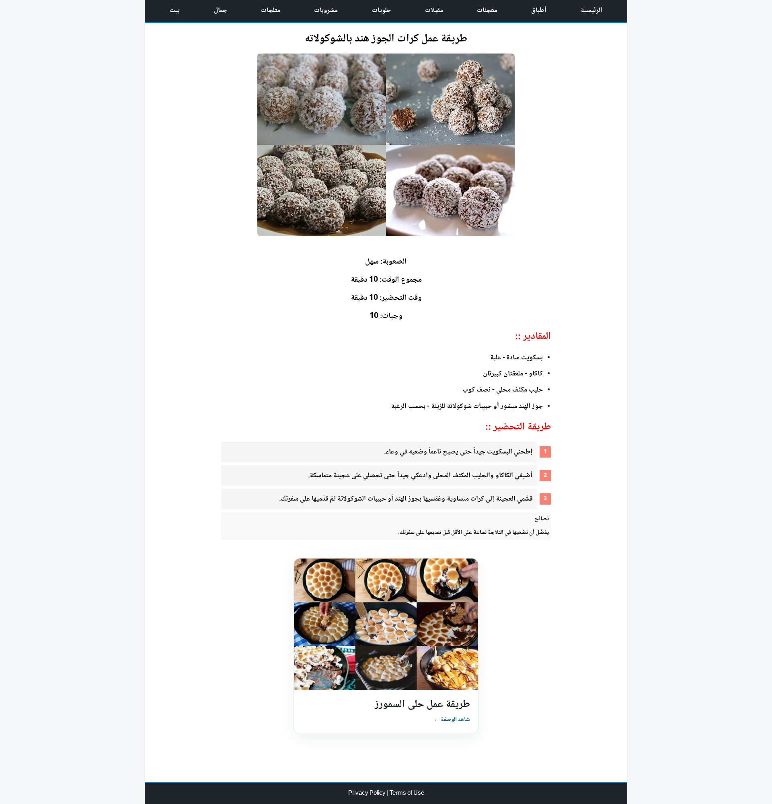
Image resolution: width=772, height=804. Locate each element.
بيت (175, 10)
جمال (220, 10)
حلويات (381, 10)
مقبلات (434, 10)
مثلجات (270, 10)
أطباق (538, 10)
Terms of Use (407, 793)
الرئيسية (591, 10)
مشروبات (326, 10)
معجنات (487, 10)
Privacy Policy (367, 793)
